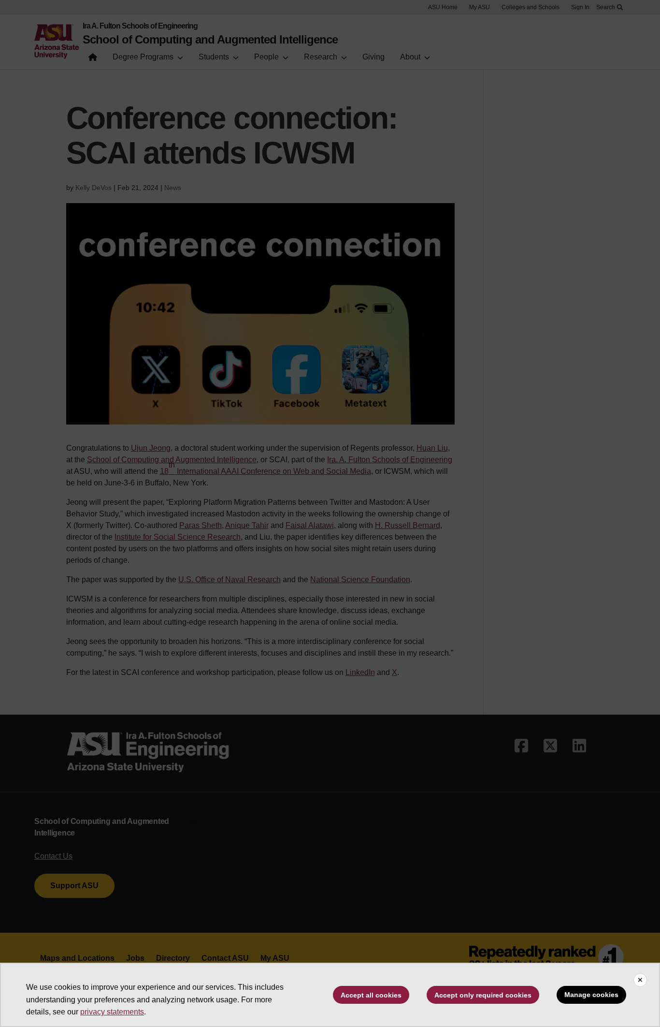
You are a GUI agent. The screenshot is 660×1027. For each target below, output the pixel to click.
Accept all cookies (371, 995)
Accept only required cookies (482, 995)
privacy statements (112, 1012)
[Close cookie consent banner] (640, 980)
